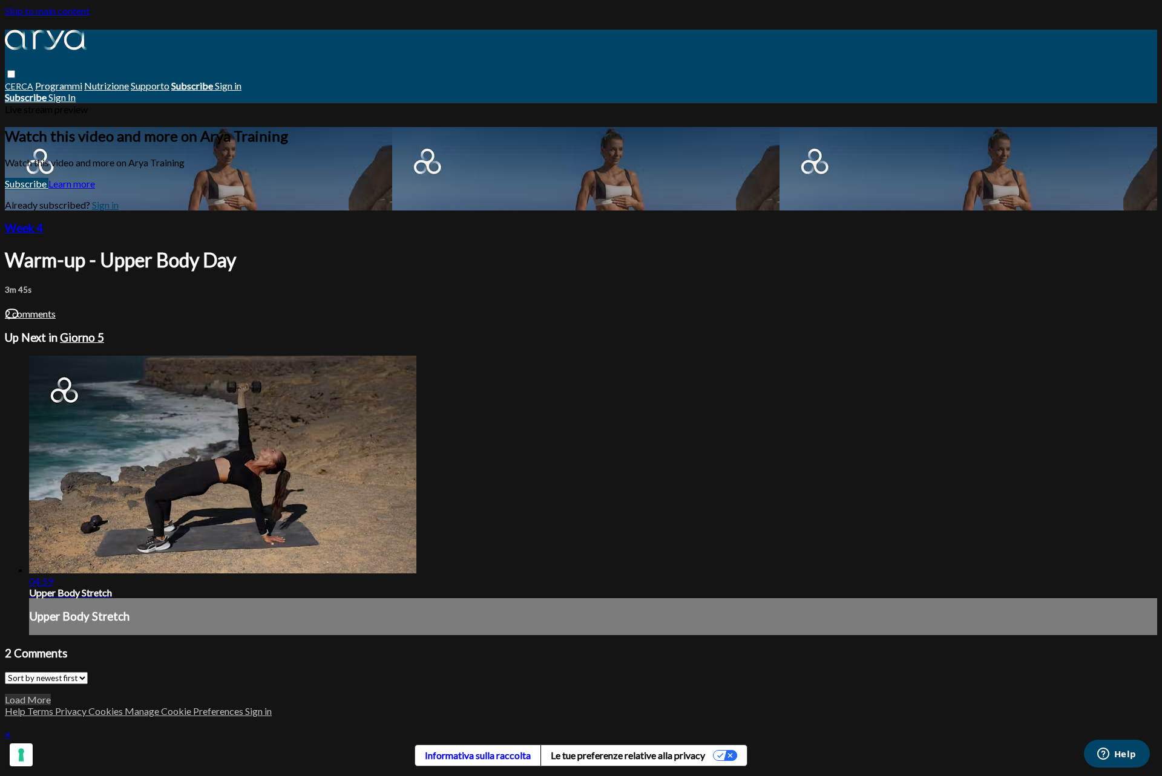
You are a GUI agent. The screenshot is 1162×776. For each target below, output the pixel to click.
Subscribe (26, 183)
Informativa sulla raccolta (478, 755)
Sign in (228, 85)
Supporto (150, 85)
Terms (41, 711)
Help (16, 711)
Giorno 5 (82, 337)
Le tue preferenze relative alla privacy (628, 755)
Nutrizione (106, 85)
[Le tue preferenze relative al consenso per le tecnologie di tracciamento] (21, 754)
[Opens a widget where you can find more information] (1116, 755)
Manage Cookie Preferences (185, 711)
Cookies (106, 711)
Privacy (71, 711)
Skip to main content (47, 10)
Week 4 (24, 228)
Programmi (58, 85)
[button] (11, 74)
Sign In (62, 97)
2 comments (30, 313)
